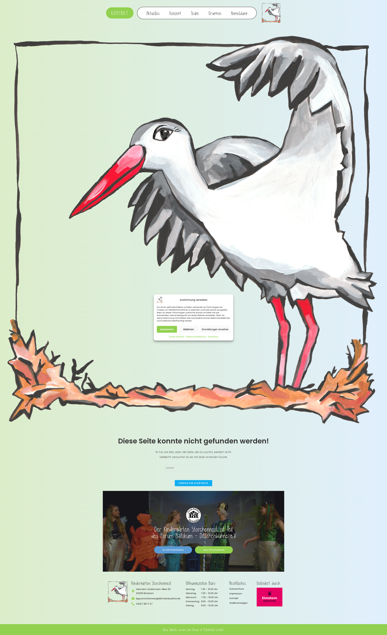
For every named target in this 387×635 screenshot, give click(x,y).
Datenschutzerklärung (196, 336)
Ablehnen (188, 329)
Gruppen (215, 13)
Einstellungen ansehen (215, 329)
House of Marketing (203, 629)
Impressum (213, 336)
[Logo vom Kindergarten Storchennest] (117, 592)
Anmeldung (239, 13)
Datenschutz (236, 588)
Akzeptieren (167, 329)
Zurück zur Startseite (193, 483)
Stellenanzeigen (238, 602)
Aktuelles (153, 13)
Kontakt (233, 598)
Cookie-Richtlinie (176, 336)
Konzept (175, 13)
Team (195, 13)
